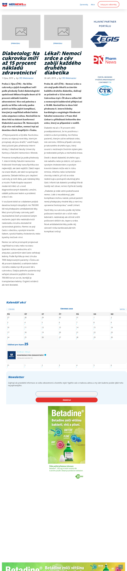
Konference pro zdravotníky (30, 355)
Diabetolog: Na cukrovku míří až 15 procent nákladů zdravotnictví (20, 63)
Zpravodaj (84, 4)
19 (43, 332)
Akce (93, 4)
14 (77, 327)
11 (25, 327)
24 (8, 337)
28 (25, 318)
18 (25, 332)
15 (94, 327)
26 (43, 337)
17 (8, 332)
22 (94, 332)
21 (77, 332)
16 (112, 327)
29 (43, 318)
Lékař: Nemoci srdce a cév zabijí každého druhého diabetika (62, 63)
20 (60, 332)
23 (112, 332)
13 (60, 327)
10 (8, 327)
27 (8, 318)
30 (60, 318)
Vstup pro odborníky (108, 4)
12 (43, 327)
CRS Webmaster (26, 78)
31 (77, 318)
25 (25, 337)
